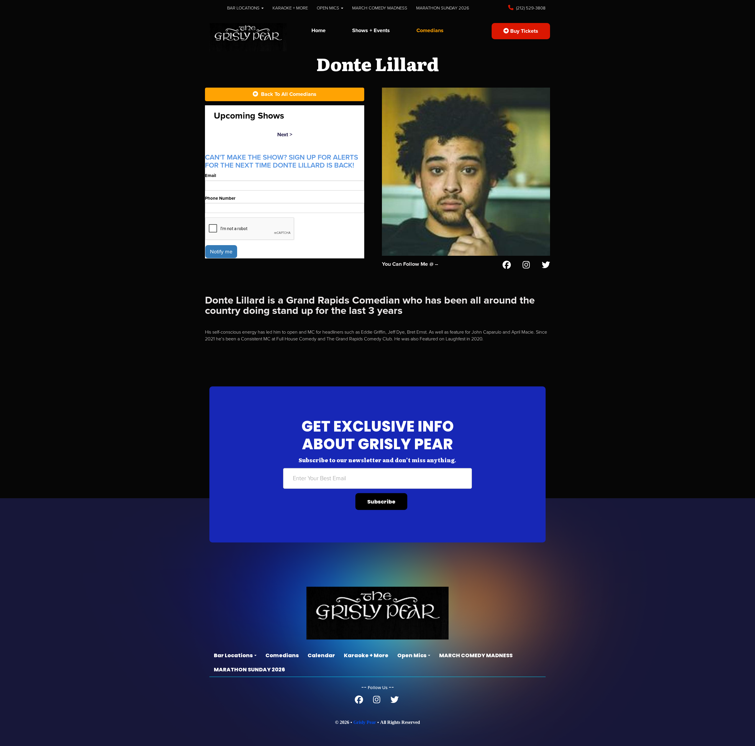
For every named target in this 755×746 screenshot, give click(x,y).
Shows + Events (371, 30)
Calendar (321, 655)
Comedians (430, 30)
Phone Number (220, 198)
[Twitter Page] (546, 266)
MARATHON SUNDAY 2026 (442, 8)
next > (284, 134)
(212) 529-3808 (530, 8)
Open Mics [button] (328, 8)
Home (318, 30)
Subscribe (381, 501)
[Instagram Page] (526, 266)
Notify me (221, 251)
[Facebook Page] (507, 266)
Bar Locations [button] (244, 8)
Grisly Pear (364, 722)
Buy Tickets (523, 31)
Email (210, 175)
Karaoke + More (290, 8)
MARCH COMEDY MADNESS (379, 8)
